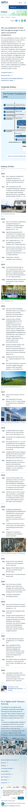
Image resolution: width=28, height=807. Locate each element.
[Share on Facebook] (16, 21)
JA (21, 2)
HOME (2, 17)
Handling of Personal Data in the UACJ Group (13, 803)
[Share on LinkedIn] (25, 21)
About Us (8, 17)
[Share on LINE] (22, 21)
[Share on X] (19, 21)
